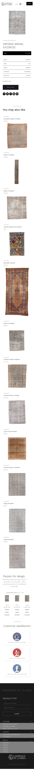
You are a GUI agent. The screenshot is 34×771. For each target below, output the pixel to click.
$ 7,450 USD (17, 607)
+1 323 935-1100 (6, 736)
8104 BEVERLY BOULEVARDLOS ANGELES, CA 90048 (10, 725)
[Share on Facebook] (4, 93)
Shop (16, 4)
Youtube (5, 752)
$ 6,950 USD (27, 607)
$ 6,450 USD (7, 607)
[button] (20, 4)
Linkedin (5, 749)
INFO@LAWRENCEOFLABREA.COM (11, 734)
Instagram (6, 742)
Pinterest (5, 747)
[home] (6, 4)
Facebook (5, 745)
